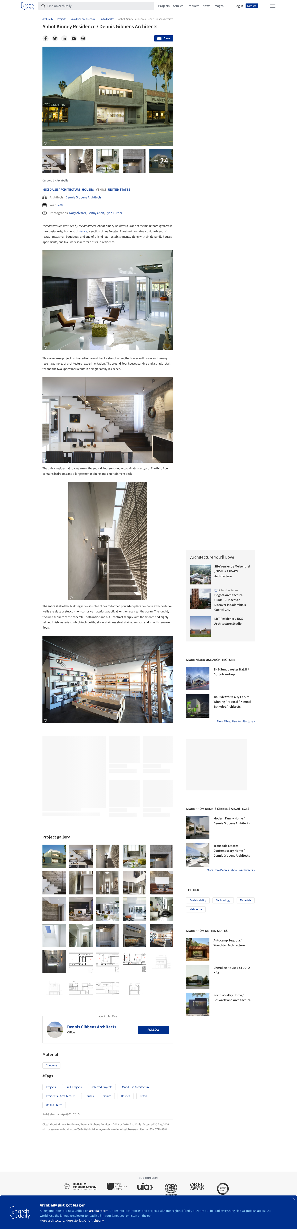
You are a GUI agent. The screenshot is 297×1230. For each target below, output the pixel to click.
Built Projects (74, 1087)
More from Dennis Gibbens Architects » (231, 870)
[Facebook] (45, 38)
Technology (223, 900)
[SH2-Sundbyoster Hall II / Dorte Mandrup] (197, 678)
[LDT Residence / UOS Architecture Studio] (200, 626)
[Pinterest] (83, 38)
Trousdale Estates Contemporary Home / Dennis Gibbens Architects (232, 851)
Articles (178, 6)
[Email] (74, 38)
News (206, 6)
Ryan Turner (114, 213)
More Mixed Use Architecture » (236, 721)
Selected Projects (101, 1087)
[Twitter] (55, 38)
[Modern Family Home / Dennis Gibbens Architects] (197, 827)
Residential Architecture (60, 1096)
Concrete (51, 1065)
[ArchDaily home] (27, 6)
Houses (88, 189)
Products (193, 6)
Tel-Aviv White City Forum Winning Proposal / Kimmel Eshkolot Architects (232, 702)
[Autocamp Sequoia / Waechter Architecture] (197, 949)
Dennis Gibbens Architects (83, 197)
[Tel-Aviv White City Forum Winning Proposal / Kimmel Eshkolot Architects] (197, 706)
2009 (61, 205)
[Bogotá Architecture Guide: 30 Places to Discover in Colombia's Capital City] (200, 599)
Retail (143, 1096)
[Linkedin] (64, 38)
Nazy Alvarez (77, 213)
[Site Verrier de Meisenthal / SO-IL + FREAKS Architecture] (200, 574)
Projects (164, 6)
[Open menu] (272, 6)
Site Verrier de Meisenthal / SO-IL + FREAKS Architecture (232, 571)
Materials (245, 900)
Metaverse (196, 909)
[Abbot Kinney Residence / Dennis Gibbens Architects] (54, 856)
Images (219, 6)
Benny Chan (96, 213)
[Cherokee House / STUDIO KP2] (197, 977)
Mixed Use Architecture (61, 189)
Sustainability (198, 900)
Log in (239, 6)
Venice (83, 231)
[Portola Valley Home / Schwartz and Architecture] (197, 1004)
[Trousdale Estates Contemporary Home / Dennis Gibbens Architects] (197, 855)
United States (119, 189)
